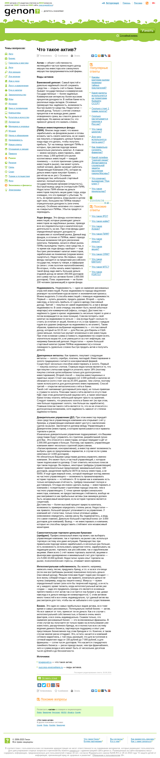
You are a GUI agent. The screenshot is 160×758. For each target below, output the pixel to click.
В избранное (63, 55)
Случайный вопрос (129, 35)
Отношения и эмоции (18, 149)
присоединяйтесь (46, 5)
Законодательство (17, 94)
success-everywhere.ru (51, 667)
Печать (77, 55)
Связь (11, 167)
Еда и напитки (15, 90)
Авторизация (112, 3)
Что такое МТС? (100, 266)
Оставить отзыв (49, 678)
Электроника (15, 190)
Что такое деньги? (97, 240)
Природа (13, 153)
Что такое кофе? (100, 221)
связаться (74, 750)
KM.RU (64, 712)
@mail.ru (71, 712)
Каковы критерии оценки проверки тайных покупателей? (100, 82)
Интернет (13, 104)
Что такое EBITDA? (97, 260)
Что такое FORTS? (97, 273)
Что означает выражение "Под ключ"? (100, 181)
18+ (153, 3)
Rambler (52, 725)
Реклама (138, 3)
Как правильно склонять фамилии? (99, 150)
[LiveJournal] (106, 56)
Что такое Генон (91, 739)
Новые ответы (15, 144)
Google (78, 712)
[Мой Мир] (102, 56)
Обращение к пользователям (106, 755)
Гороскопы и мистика (18, 63)
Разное (12, 158)
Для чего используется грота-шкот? (99, 139)
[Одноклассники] (99, 56)
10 (108, 203)
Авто (11, 54)
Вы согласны (116, 739)
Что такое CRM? (100, 254)
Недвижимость (16, 140)
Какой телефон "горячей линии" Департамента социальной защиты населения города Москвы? (100, 165)
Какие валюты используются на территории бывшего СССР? (99, 98)
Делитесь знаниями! (54, 11)
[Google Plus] (109, 56)
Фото (11, 181)
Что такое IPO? (100, 216)
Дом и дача (14, 81)
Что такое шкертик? (97, 130)
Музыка (12, 131)
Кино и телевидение (18, 108)
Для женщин (14, 72)
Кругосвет (56, 712)
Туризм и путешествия (19, 176)
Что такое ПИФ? (100, 233)
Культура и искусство (19, 117)
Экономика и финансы (20, 185)
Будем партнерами (93, 741)
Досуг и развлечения (18, 85)
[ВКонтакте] (92, 56)
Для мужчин (14, 76)
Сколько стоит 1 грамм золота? (100, 109)
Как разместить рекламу (142, 739)
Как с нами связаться (141, 741)
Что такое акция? (97, 247)
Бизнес (12, 58)
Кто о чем (114, 741)
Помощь (126, 3)
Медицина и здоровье (19, 126)
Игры (11, 99)
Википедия (47, 712)
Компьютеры (15, 113)
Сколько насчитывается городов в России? (100, 120)
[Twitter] (96, 56)
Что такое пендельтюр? (99, 190)
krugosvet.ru (45, 662)
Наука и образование (18, 135)
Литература (14, 122)
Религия (12, 162)
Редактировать (46, 55)
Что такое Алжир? (97, 227)
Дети (11, 67)
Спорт (11, 172)
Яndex (39, 712)
